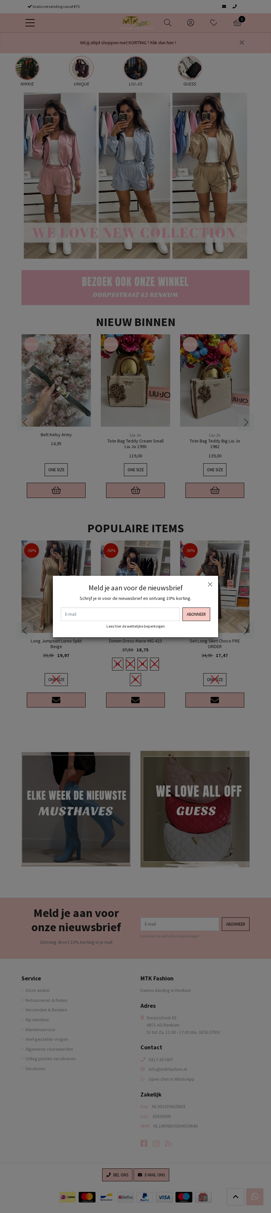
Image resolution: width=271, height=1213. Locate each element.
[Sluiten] (210, 584)
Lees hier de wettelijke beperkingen (135, 626)
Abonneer (196, 614)
